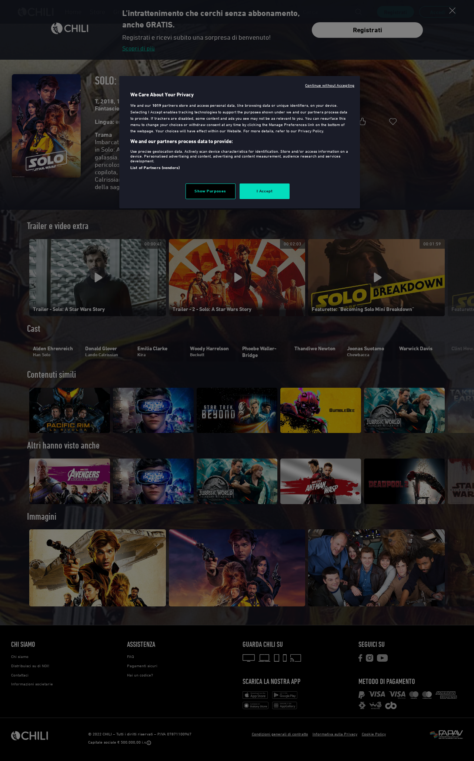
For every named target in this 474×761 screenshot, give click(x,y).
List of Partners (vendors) (155, 167)
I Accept (265, 190)
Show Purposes (210, 190)
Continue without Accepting (329, 85)
